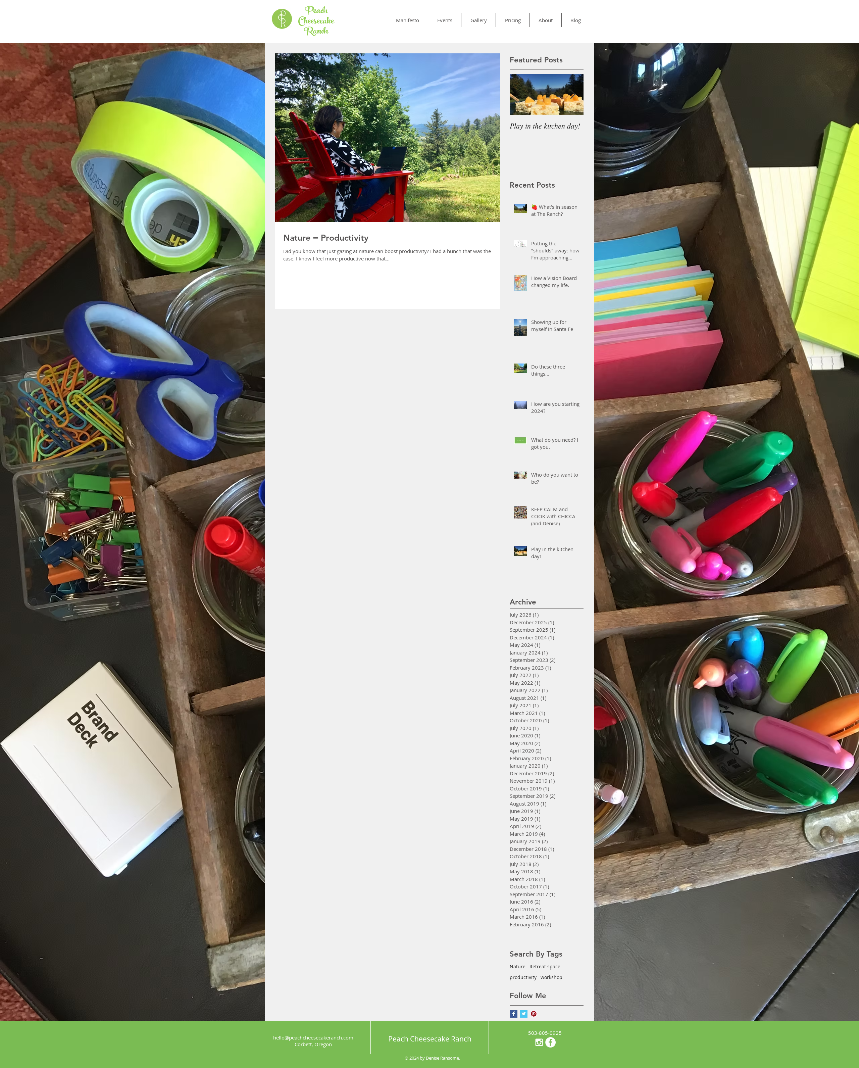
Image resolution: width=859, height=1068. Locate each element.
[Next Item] (573, 95)
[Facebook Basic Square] (513, 1014)
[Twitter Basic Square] (523, 1014)
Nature (517, 966)
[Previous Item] (520, 95)
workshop (551, 977)
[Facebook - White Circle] (550, 1042)
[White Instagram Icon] (539, 1042)
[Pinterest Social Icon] (534, 1014)
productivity (523, 977)
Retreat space (544, 966)
